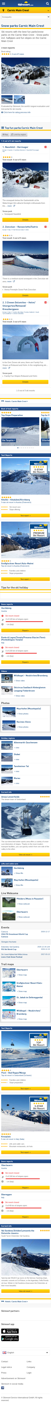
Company (31, 1367)
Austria (10, 150)
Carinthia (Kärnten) (19, 150)
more (9, 206)
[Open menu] (3, 3)
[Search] (47, 3)
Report (25, 630)
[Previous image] (3, 430)
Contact (4, 1361)
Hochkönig (6, 608)
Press (3, 1373)
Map (6, 134)
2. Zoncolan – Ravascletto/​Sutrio (20, 227)
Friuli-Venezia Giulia (18, 229)
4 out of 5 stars (17, 54)
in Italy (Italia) (19, 1139)
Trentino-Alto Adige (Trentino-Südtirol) (23, 312)
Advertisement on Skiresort (13, 1378)
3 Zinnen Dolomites (18, 313)
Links (29, 1361)
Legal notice (6, 1367)
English (10, 1352)
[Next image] (48, 430)
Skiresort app (7, 1324)
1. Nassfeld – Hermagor (15, 147)
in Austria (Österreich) (22, 502)
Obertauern (6, 1165)
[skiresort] (25, 3)
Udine (27, 229)
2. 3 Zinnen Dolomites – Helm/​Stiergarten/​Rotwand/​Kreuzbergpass (18, 306)
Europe (4, 150)
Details (25, 220)
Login (29, 1373)
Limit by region (19, 134)
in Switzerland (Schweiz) (22, 1075)
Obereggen (6, 1195)
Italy (9, 229)
